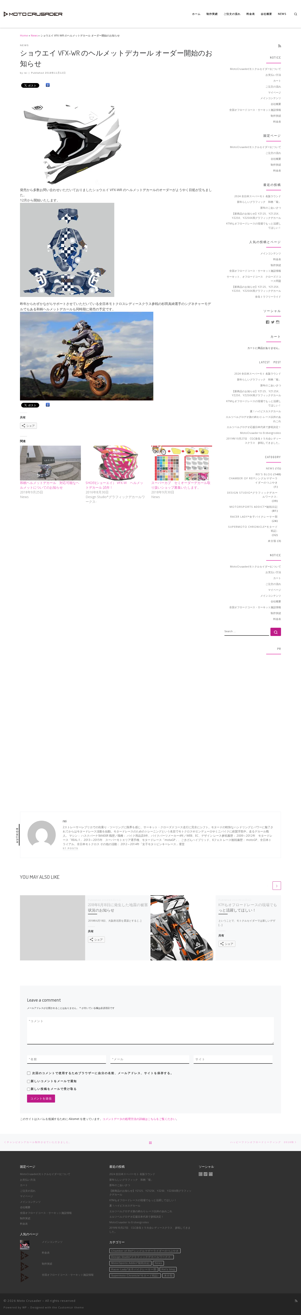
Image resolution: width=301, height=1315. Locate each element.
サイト (200, 1059)
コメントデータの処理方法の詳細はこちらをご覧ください (139, 1119)
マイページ (274, 92)
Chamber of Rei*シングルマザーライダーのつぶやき (253, 480)
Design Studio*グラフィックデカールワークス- (252, 495)
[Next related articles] (277, 885)
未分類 (272, 541)
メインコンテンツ (270, 98)
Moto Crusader (29, 1301)
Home (24, 35)
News (34, 35)
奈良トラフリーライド (268, 296)
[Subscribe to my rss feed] (279, 45)
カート (277, 80)
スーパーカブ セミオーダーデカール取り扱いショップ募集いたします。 (180, 485)
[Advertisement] (252, 728)
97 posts (70, 848)
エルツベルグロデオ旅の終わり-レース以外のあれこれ (253, 419)
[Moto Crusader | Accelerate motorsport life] (33, 12)
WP (24, 1307)
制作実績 (276, 115)
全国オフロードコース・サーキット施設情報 (255, 110)
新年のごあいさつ (270, 207)
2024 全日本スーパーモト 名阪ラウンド (257, 196)
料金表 (277, 121)
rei (25, 73)
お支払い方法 (273, 74)
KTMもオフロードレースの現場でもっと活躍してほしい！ (253, 225)
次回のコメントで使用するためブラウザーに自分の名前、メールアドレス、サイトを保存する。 (103, 1073)
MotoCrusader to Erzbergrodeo (260, 433)
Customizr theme (71, 1307)
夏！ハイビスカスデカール (265, 411)
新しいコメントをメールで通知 (54, 1081)
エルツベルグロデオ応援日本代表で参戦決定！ (254, 427)
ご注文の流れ (273, 86)
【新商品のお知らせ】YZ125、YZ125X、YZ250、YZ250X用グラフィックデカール (256, 216)
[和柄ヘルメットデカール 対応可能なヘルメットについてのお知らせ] (50, 463)
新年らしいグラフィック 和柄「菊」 (259, 202)
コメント (36, 1021)
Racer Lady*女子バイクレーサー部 (254, 516)
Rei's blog (264, 474)
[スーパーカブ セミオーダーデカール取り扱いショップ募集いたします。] (181, 463)
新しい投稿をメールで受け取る (54, 1089)
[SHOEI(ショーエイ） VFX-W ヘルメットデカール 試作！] (116, 463)
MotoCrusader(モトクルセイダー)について (255, 69)
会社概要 (276, 104)
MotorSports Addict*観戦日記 (254, 506)
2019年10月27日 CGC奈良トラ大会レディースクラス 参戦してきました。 (253, 440)
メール (118, 1059)
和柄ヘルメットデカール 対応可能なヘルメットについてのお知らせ (49, 485)
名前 (33, 1059)
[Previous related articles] (267, 885)
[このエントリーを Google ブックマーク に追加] (48, 85)
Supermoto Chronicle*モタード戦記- (253, 529)
